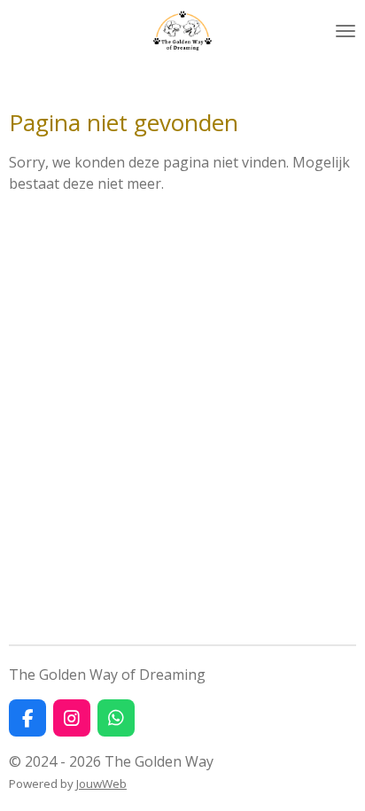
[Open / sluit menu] (345, 31)
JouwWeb (101, 784)
